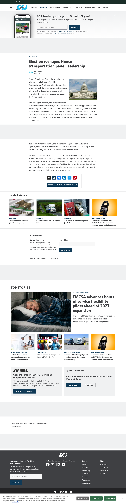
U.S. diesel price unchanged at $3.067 (76, 221)
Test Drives (41, 352)
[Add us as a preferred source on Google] (54, 178)
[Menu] (11, 7)
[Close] (123, 498)
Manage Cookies (82, 498)
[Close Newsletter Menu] (115, 15)
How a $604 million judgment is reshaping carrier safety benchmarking (76, 357)
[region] (63, 498)
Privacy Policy (55, 33)
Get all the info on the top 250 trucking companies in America (32, 376)
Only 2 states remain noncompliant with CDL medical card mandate (20, 357)
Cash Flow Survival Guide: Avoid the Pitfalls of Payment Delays (89, 378)
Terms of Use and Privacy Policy (67, 31)
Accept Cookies (110, 498)
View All (89, 385)
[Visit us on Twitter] (53, 464)
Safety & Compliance (81, 293)
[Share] (59, 178)
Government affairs (19, 352)
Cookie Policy (15, 502)
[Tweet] (69, 178)
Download (74, 385)
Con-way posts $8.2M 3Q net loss (48, 221)
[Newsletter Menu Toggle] (115, 7)
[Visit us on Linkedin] (58, 464)
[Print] (49, 178)
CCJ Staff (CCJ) (39, 71)
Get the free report (24, 391)
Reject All (96, 498)
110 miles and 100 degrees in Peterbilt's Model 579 (48, 356)
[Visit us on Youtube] (63, 464)
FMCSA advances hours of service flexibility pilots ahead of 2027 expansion (93, 304)
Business (33, 57)
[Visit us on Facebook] (48, 464)
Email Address (64, 240)
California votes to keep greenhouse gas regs (18, 221)
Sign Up (16, 482)
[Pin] (75, 178)
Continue (65, 250)
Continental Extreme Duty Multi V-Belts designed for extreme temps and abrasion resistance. (103, 223)
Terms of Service (66, 33)
